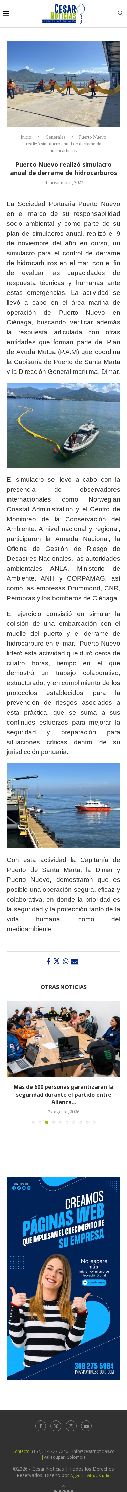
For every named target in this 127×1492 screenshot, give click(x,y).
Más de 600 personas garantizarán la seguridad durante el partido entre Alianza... (63, 1094)
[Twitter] (55, 1425)
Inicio (26, 137)
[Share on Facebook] (48, 961)
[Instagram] (71, 1425)
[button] (12, 1062)
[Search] (120, 14)
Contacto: (22, 1451)
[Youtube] (86, 1425)
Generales (56, 137)
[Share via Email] (74, 961)
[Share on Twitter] (56, 961)
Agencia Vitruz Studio (90, 1475)
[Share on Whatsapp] (65, 961)
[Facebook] (40, 1425)
